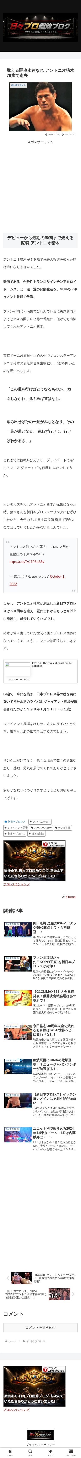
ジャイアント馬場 (18, 827)
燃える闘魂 (38, 833)
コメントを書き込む (40, 1327)
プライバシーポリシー (40, 1444)
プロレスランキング (16, 884)
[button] (72, 869)
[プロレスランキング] (34, 860)
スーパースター (43, 827)
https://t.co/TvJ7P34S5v (27, 562)
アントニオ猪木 (41, 821)
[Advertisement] (40, 185)
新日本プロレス (16, 821)
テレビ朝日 (64, 827)
